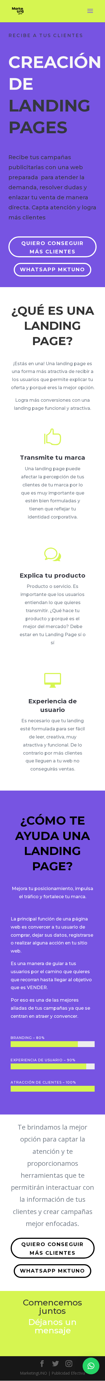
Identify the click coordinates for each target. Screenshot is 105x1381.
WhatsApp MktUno (52, 269)
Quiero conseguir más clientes (52, 247)
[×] (91, 1366)
